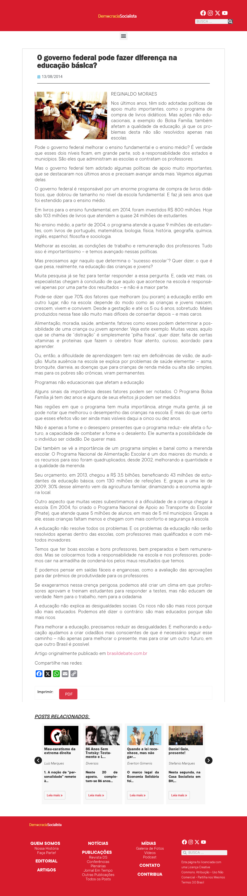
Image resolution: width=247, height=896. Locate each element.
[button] (124, 36)
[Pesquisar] (230, 21)
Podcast (150, 857)
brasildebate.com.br (127, 654)
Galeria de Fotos (150, 849)
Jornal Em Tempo (98, 870)
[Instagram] (210, 13)
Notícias (98, 843)
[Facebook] (203, 13)
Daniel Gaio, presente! (179, 750)
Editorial (46, 861)
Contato (149, 865)
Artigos (46, 870)
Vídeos (150, 853)
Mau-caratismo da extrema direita (59, 750)
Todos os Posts (98, 879)
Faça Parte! (46, 853)
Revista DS (98, 857)
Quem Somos (45, 843)
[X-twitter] (217, 13)
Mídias (148, 843)
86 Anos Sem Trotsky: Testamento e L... (98, 752)
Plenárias (98, 866)
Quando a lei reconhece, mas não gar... (142, 752)
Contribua (149, 874)
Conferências (98, 862)
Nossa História (46, 849)
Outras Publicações (98, 875)
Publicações (97, 852)
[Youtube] (224, 13)
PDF (69, 694)
